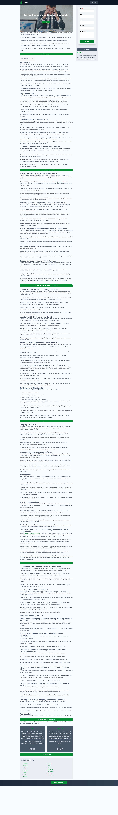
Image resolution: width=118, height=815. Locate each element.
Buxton (49, 765)
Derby (49, 767)
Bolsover (25, 768)
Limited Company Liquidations (58, 182)
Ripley (24, 772)
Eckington (25, 770)
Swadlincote (51, 776)
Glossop (50, 774)
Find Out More (46, 563)
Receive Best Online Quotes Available (46, 170)
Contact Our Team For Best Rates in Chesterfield (46, 285)
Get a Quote (46, 22)
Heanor (25, 776)
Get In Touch (87, 49)
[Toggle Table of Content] (32, 59)
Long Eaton (50, 771)
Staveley (25, 763)
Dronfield (25, 765)
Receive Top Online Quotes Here (46, 421)
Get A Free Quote (46, 754)
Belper (24, 774)
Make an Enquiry (59, 782)
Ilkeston (49, 763)
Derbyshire (50, 769)
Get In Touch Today (46, 54)
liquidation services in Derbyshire (32, 533)
